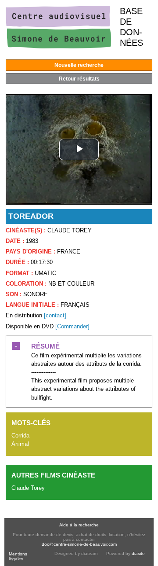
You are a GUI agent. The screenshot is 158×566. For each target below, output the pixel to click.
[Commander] (72, 326)
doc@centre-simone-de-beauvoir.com (79, 544)
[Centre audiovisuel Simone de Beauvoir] (58, 46)
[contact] (55, 315)
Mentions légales (18, 556)
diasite (138, 553)
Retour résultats (79, 78)
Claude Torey (28, 488)
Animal (20, 444)
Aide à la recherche (79, 524)
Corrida (20, 435)
